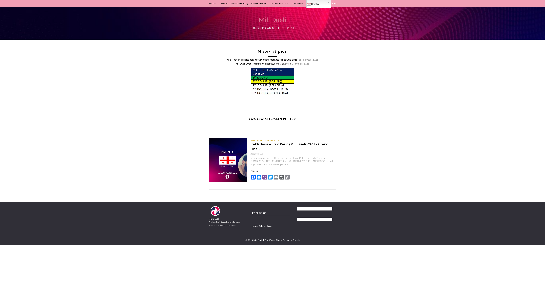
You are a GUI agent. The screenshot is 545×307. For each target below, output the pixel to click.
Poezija (274, 140)
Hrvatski (315, 4)
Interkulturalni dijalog (239, 3)
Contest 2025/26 (278, 3)
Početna (212, 3)
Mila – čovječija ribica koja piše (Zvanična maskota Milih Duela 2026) (262, 59)
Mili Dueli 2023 (259, 140)
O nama (222, 3)
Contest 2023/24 (258, 3)
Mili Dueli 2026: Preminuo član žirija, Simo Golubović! (264, 63)
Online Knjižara (297, 3)
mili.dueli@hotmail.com (262, 226)
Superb (296, 240)
